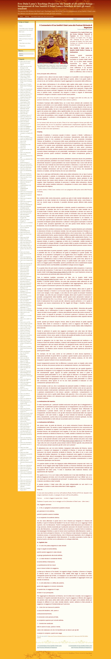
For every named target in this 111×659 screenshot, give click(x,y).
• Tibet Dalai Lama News (25, 43)
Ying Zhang (89, 653)
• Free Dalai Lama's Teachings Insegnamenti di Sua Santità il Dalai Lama (26, 30)
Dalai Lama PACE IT (25, 393)
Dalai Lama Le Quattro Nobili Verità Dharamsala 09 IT (26, 348)
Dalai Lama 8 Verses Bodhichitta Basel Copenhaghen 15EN (25, 100)
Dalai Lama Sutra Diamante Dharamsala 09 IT (26, 462)
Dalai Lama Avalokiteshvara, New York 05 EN (25, 144)
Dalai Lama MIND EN (25, 366)
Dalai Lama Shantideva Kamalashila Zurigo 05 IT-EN (26, 439)
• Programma (22, 46)
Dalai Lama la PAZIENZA (26, 310)
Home (21, 16)
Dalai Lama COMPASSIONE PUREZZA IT (24, 188)
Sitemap (27, 16)
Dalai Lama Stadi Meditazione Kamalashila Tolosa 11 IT (26, 454)
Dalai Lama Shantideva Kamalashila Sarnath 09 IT (26, 434)
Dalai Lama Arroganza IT (26, 129)
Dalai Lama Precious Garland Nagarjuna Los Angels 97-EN (25, 402)
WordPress (72, 653)
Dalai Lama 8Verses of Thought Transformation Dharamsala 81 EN (26, 118)
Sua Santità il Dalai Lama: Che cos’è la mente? (42, 16)
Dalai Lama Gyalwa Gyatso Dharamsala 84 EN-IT (25, 253)
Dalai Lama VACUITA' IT (26, 480)
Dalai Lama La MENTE (25, 309)
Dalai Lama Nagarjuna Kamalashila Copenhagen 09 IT (26, 376)
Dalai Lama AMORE (25, 128)
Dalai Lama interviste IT (26, 265)
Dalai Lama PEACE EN (25, 398)
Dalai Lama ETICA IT (25, 232)
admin (90, 29)
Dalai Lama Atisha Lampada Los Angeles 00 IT (26, 133)
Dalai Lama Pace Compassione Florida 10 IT (26, 390)
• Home (20, 25)
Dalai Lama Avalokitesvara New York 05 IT (26, 149)
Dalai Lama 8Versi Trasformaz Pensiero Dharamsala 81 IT (25, 123)
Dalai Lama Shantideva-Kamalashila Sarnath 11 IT (26, 444)
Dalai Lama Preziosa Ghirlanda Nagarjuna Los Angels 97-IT (61, 636)
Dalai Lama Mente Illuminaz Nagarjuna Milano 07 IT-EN (25, 359)
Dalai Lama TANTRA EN (26, 465)
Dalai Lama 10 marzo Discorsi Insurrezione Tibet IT (25, 63)
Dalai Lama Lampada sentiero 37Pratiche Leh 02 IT (26, 343)
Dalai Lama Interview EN (26, 263)
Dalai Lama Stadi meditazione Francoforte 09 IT (26, 449)
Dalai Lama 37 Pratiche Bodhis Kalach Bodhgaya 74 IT (26, 86)
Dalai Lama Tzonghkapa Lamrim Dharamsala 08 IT (26, 473)
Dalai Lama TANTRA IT (25, 467)
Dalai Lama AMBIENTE (25, 126)
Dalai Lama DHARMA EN (26, 204)
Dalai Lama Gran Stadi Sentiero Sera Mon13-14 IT (26, 249)
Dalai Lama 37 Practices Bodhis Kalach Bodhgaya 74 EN (26, 81)
